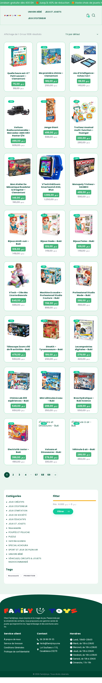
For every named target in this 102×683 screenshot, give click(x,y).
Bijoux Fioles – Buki (83, 241)
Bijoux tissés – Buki (51, 241)
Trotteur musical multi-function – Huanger (83, 130)
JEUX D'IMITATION (17, 510)
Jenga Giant (51, 127)
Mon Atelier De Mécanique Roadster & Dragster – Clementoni (18, 188)
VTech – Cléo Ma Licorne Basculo (18, 294)
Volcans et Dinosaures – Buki (51, 451)
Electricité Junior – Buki (18, 451)
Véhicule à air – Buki (83, 449)
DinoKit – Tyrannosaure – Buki (51, 348)
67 (36, 474)
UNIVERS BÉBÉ (15, 554)
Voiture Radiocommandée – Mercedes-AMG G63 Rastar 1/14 (18, 131)
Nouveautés (14, 528)
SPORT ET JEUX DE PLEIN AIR (23, 549)
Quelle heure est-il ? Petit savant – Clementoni (18, 76)
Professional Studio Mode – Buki (84, 294)
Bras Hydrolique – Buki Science (84, 399)
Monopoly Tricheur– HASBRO (83, 185)
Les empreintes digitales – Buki (83, 348)
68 (42, 474)
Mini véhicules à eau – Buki (51, 399)
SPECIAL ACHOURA (18, 545)
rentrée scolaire (17, 541)
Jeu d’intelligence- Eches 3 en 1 (83, 74)
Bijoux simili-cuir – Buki (18, 242)
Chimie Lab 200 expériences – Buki (18, 399)
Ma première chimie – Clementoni (51, 74)
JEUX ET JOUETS (17, 523)
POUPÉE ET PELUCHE (19, 532)
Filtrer (60, 511)
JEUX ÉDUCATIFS (17, 519)
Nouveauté (13, 575)
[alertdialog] (51, 3)
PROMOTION (29, 575)
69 (48, 474)
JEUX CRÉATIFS (16, 501)
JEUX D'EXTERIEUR (17, 506)
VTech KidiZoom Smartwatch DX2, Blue (51, 187)
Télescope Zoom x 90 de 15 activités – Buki (18, 348)
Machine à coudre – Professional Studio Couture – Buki (51, 295)
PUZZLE (12, 536)
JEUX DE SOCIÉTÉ (17, 515)
